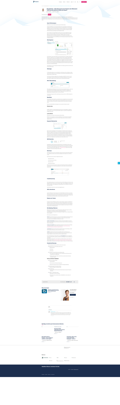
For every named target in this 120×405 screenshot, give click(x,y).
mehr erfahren (72, 297)
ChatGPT (49, 14)
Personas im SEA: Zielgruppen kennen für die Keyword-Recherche (59, 329)
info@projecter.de (76, 369)
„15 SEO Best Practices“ (63, 147)
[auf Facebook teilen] (67, 281)
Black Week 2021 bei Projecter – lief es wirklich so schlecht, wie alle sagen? (47, 337)
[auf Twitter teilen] (68, 281)
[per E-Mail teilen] (72, 281)
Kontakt (46, 374)
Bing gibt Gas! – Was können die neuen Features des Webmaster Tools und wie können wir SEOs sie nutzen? (53, 290)
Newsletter (43, 374)
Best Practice (46, 281)
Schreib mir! (72, 294)
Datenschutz (52, 374)
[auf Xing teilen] (71, 281)
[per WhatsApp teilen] (74, 281)
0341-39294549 (72, 292)
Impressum (49, 374)
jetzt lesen (49, 292)
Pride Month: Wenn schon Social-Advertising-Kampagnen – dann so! (72, 337)
